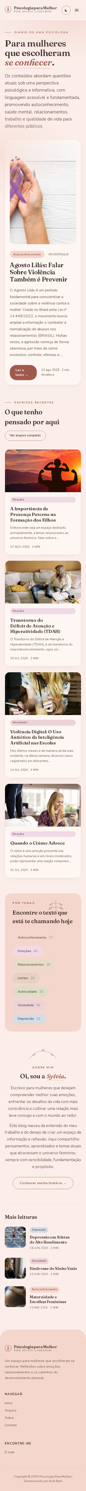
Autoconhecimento (35, 937)
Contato (11, 1425)
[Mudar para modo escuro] (66, 10)
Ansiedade (29, 1005)
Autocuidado (30, 991)
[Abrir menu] (76, 10)
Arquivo (10, 1410)
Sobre (9, 1418)
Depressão (29, 1018)
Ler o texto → (22, 372)
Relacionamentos (34, 964)
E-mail (9, 1452)
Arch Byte (55, 1481)
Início (8, 1403)
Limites (26, 978)
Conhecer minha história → (43, 1183)
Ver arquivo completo (25, 435)
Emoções (28, 951)
